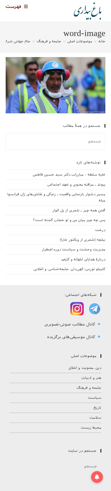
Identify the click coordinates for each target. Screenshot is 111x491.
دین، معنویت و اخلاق (85, 368)
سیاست (94, 398)
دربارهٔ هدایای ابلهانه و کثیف (83, 259)
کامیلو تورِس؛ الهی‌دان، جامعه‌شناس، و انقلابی (69, 269)
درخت (100, 230)
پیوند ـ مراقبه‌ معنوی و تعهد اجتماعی (76, 185)
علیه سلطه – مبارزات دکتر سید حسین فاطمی (69, 175)
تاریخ (97, 408)
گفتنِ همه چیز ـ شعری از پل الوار (78, 210)
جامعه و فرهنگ (89, 388)
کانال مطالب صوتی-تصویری (70, 324)
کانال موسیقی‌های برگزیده (72, 337)
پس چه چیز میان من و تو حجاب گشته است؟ (69, 220)
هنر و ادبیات (91, 378)
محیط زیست (91, 428)
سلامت (95, 418)
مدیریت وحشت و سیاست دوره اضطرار (73, 249)
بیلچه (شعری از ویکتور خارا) (82, 240)
